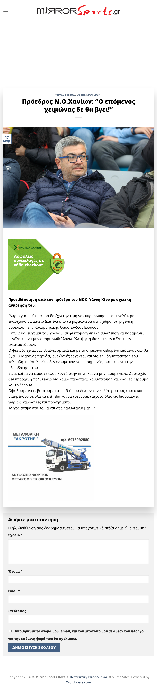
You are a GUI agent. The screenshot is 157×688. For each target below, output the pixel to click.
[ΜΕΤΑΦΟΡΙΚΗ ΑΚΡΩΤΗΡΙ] (51, 457)
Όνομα (15, 571)
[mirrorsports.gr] (78, 10)
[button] (6, 10)
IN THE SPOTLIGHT (89, 94)
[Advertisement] (78, 51)
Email (14, 591)
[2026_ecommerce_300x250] (39, 264)
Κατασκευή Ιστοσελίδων (88, 677)
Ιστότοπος (17, 611)
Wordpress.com (78, 682)
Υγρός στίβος (65, 94)
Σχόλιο (15, 535)
